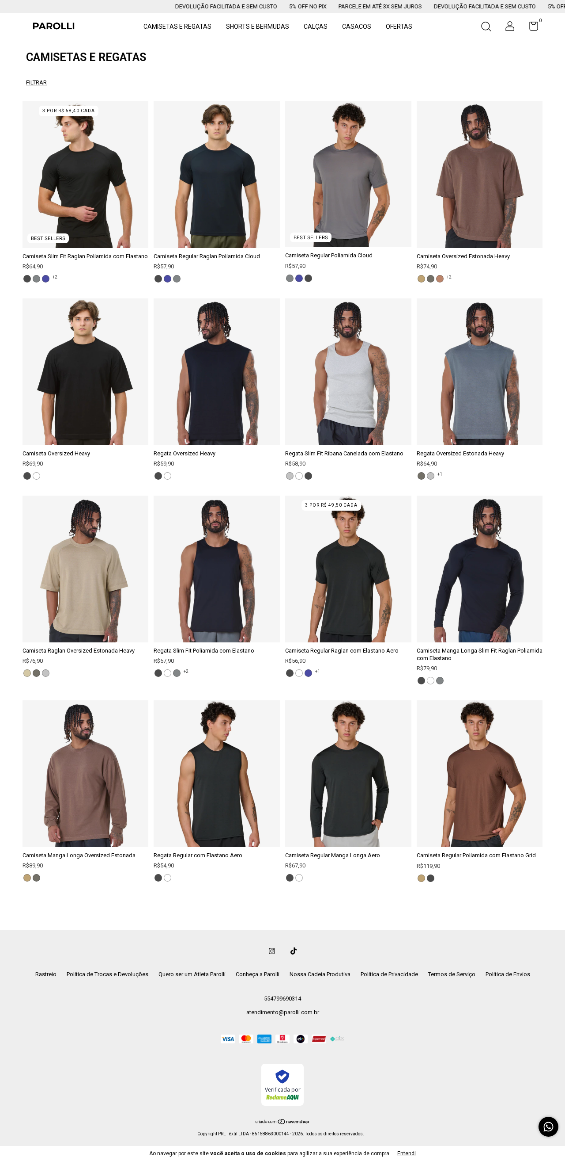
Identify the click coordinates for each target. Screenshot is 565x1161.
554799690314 (282, 998)
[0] (530, 28)
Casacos (356, 26)
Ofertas (399, 26)
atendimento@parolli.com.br (282, 1012)
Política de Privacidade (389, 974)
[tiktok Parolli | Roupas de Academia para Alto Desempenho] (293, 951)
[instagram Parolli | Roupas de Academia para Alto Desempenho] (271, 951)
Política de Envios (508, 974)
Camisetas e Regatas (177, 26)
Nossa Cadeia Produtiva (320, 974)
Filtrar (36, 82)
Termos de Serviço (451, 974)
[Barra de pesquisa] (486, 27)
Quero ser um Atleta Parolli (192, 974)
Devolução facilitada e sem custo (180, 6)
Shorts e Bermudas (257, 26)
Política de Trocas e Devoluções (107, 974)
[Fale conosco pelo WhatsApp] (548, 1127)
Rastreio (45, 974)
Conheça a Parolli (257, 974)
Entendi (406, 1153)
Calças (316, 26)
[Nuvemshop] (282, 1122)
